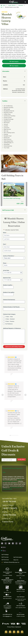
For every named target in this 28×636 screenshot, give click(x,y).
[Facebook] (2, 543)
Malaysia (15, 481)
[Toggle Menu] (25, 2)
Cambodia (9, 481)
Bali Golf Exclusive (9, 198)
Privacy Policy (10, 627)
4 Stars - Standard (10, 319)
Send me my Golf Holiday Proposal (14, 346)
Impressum (18, 627)
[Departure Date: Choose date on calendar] (21, 280)
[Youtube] (9, 543)
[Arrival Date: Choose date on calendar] (21, 272)
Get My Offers (21, 459)
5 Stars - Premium (9, 321)
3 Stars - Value (9, 316)
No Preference (9, 323)
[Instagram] (16, 543)
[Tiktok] (20, 543)
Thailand (19, 479)
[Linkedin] (12, 543)
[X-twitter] (5, 543)
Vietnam (5, 481)
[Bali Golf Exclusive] (13, 190)
